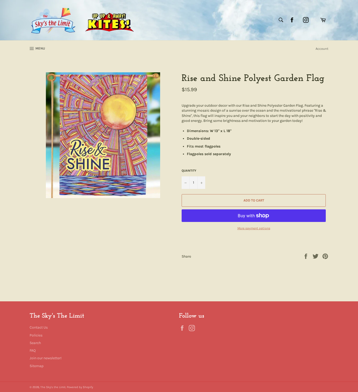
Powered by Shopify (80, 387)
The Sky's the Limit (53, 387)
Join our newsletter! (46, 358)
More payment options (253, 228)
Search (35, 343)
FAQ (33, 350)
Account (322, 49)
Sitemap (37, 366)
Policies (36, 335)
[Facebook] (291, 19)
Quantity (189, 170)
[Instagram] (305, 19)
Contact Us (39, 327)
